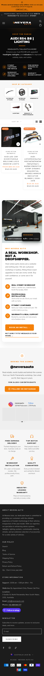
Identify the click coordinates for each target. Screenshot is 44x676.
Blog (4, 550)
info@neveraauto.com (16, 601)
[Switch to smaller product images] (41, 121)
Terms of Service (8, 554)
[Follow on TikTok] (16, 648)
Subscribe (12, 639)
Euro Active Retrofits (11, 152)
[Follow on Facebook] (3, 648)
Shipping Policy (8, 558)
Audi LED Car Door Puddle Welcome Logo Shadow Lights (11, 160)
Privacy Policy (7, 562)
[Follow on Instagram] (9, 648)
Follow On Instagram (23, 389)
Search (5, 546)
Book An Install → (19, 327)
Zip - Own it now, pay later (12, 570)
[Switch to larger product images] (37, 121)
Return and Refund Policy (11, 566)
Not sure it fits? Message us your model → (21, 335)
